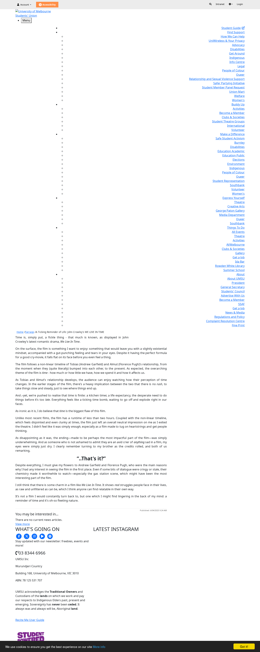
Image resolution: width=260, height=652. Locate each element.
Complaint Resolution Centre (225, 321)
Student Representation (229, 181)
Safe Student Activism (230, 138)
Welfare (239, 96)
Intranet (220, 4)
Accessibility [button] (49, 4)
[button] (230, 4)
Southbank (237, 185)
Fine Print (238, 325)
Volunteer (238, 130)
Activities (239, 109)
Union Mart (237, 92)
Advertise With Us (233, 296)
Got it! (244, 646)
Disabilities (237, 49)
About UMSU (236, 279)
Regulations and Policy (229, 317)
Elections (239, 160)
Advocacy (238, 45)
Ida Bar (240, 262)
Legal (241, 66)
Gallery (240, 253)
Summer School (234, 270)
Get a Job (239, 257)
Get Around (237, 53)
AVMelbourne (235, 245)
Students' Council (233, 291)
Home (20, 332)
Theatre (239, 202)
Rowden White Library (230, 266)
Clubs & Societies (233, 117)
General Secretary (233, 287)
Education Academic (231, 151)
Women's (238, 100)
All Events (238, 232)
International (236, 126)
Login (240, 4)
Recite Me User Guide (29, 620)
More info (99, 646)
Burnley (239, 143)
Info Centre (237, 62)
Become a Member (232, 113)
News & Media (235, 312)
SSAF (241, 304)
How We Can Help (233, 36)
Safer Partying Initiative (229, 83)
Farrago (29, 332)
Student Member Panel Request (223, 87)
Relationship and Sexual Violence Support (217, 79)
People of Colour (233, 70)
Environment (236, 164)
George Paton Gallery (230, 211)
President (238, 283)
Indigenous (237, 58)
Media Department (232, 215)
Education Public (233, 155)
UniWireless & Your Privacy (227, 41)
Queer (240, 75)
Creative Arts (236, 206)
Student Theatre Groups (228, 121)
